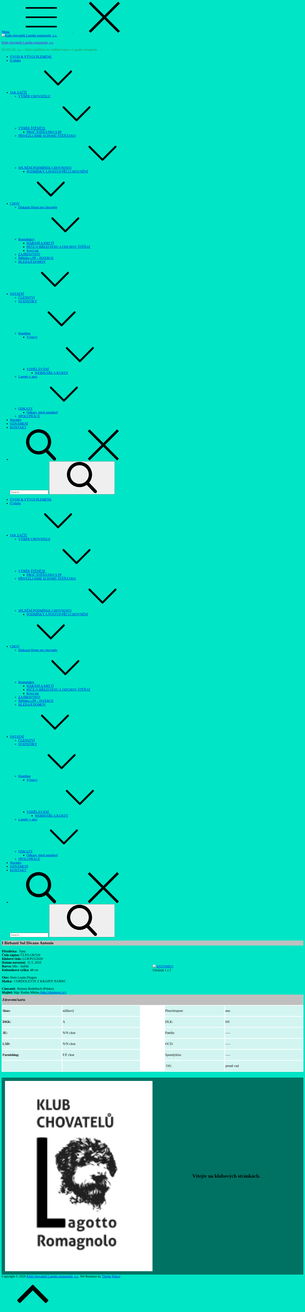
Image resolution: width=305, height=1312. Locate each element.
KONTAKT (18, 427)
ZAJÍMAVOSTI (29, 254)
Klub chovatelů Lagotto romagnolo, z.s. (28, 42)
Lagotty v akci (27, 376)
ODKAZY (25, 408)
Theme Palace (111, 1276)
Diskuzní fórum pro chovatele (37, 207)
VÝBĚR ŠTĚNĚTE (31, 128)
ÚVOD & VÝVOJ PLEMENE (31, 56)
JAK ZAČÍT (18, 92)
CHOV (15, 203)
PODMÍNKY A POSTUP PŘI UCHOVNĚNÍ (57, 171)
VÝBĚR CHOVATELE (34, 96)
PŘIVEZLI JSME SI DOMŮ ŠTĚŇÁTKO (47, 135)
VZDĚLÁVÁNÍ (38, 369)
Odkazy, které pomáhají (42, 412)
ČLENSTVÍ (26, 297)
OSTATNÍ (17, 294)
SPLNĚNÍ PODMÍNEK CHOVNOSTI (44, 168)
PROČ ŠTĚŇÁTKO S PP (44, 132)
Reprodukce (26, 239)
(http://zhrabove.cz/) (52, 992)
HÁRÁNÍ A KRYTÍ (40, 243)
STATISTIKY (27, 301)
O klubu (15, 60)
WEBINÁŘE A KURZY (51, 373)
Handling (24, 333)
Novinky (16, 420)
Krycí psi (33, 250)
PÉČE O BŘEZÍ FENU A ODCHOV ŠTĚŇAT (58, 247)
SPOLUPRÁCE (29, 416)
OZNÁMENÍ (19, 423)
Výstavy (32, 337)
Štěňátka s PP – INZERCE (36, 258)
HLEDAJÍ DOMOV (32, 262)
